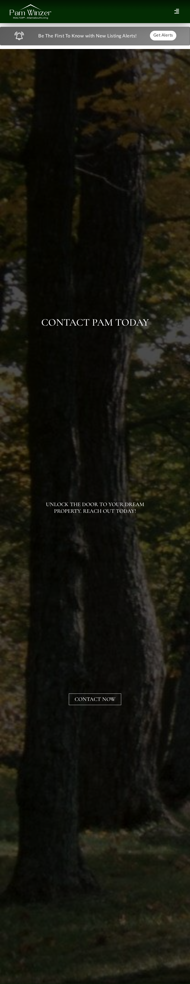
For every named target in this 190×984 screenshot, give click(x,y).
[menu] (176, 11)
